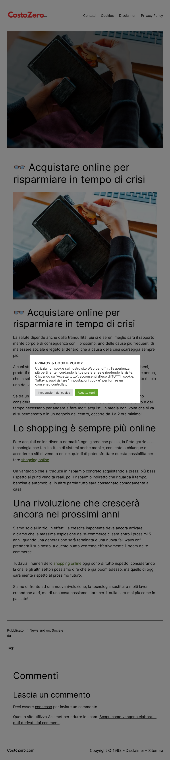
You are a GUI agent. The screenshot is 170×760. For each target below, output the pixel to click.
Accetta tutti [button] (86, 392)
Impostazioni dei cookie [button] (54, 392)
